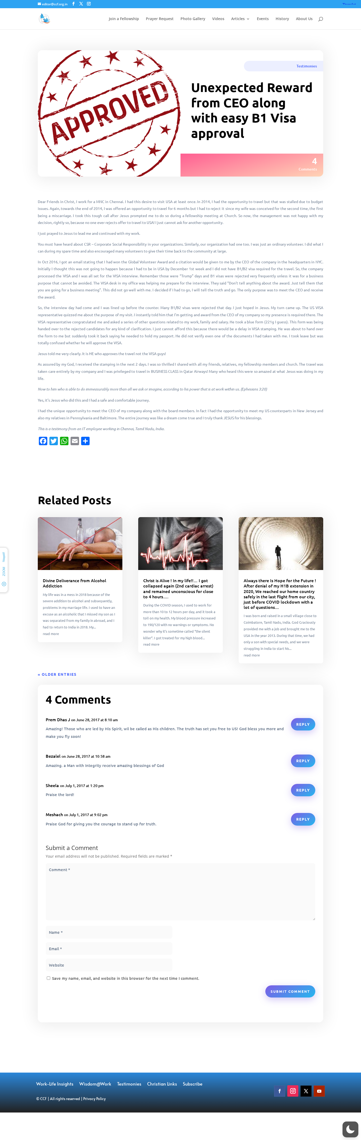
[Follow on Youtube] (319, 1091)
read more (51, 633)
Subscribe (192, 1084)
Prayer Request (160, 19)
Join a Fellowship (124, 19)
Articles (238, 19)
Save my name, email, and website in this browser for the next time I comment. (125, 978)
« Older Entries (57, 674)
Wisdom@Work (95, 1084)
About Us (304, 19)
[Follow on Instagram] (292, 1091)
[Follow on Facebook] (279, 1091)
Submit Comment (290, 991)
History (282, 19)
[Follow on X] (306, 1091)
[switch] (350, 1129)
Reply (303, 724)
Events (263, 19)
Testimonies (307, 65)
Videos (218, 19)
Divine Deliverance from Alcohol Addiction (74, 583)
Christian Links (162, 1084)
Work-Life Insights (54, 1084)
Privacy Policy (94, 1098)
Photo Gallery (193, 19)
